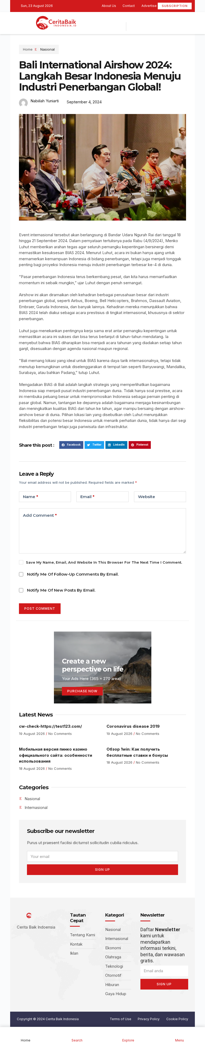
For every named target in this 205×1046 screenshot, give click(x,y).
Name (30, 496)
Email (87, 496)
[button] (71, 445)
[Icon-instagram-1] (142, 18)
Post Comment (39, 608)
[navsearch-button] (134, 26)
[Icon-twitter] (134, 18)
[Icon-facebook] (126, 18)
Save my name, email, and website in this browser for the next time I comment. (104, 562)
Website (146, 496)
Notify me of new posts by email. (61, 590)
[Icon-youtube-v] (150, 18)
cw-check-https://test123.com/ (50, 726)
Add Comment (40, 515)
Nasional (47, 49)
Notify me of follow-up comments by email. (73, 574)
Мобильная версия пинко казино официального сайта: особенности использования (55, 755)
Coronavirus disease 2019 (133, 726)
